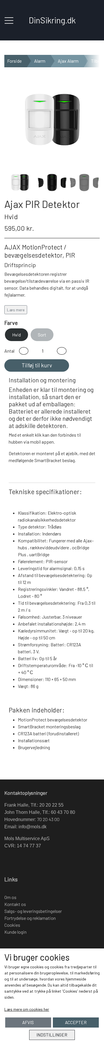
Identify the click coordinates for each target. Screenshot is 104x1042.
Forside (14, 61)
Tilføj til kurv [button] (37, 365)
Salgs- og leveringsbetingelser (33, 911)
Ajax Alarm (68, 61)
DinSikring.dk (52, 20)
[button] (23, 351)
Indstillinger (51, 1034)
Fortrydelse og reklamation (30, 918)
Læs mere (16, 309)
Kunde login (15, 932)
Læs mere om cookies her (26, 1009)
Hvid (16, 334)
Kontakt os (15, 904)
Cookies (12, 925)
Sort (42, 334)
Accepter (76, 1022)
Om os (10, 897)
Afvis (28, 1022)
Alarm (39, 61)
